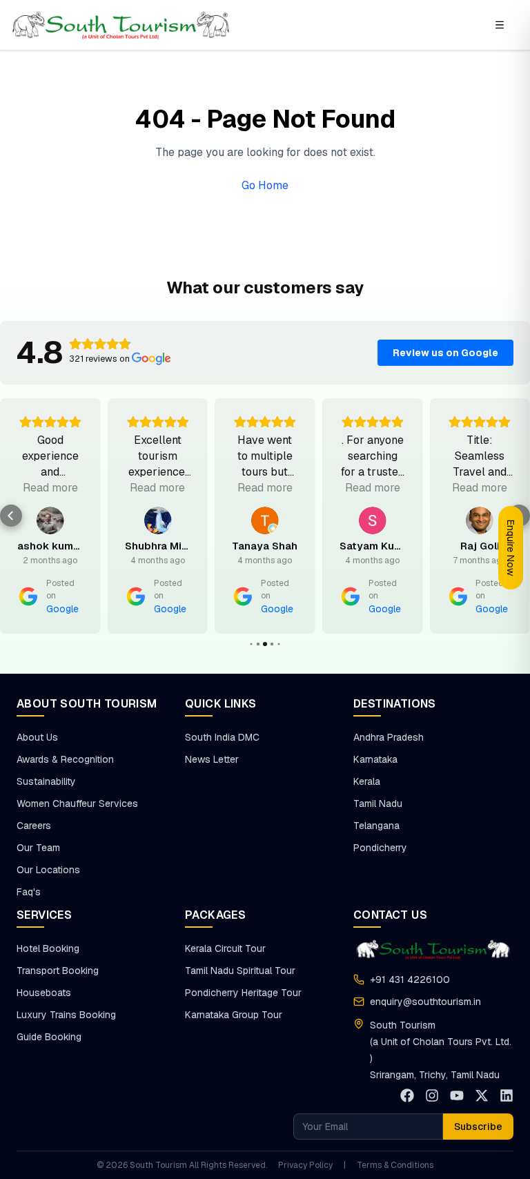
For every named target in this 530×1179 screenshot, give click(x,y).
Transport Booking (58, 970)
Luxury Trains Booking (66, 1015)
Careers (34, 825)
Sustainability (46, 781)
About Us (37, 737)
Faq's (29, 892)
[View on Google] (50, 520)
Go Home (265, 185)
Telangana (376, 825)
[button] (11, 516)
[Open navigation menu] (499, 25)
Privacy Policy (305, 1165)
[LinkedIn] (506, 1095)
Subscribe (478, 1126)
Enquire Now (510, 548)
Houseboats (44, 992)
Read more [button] (50, 487)
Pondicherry (380, 847)
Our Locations (48, 870)
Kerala (366, 781)
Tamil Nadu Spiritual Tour (240, 970)
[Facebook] (407, 1095)
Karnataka (375, 759)
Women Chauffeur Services (77, 803)
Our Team (38, 847)
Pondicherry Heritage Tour (243, 992)
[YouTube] (457, 1095)
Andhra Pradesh (388, 737)
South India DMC (222, 737)
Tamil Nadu (377, 803)
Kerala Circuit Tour (225, 948)
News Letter (212, 759)
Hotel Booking (48, 948)
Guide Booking (49, 1037)
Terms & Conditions (395, 1165)
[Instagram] (432, 1095)
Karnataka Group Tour (233, 1015)
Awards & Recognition (65, 759)
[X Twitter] (482, 1095)
